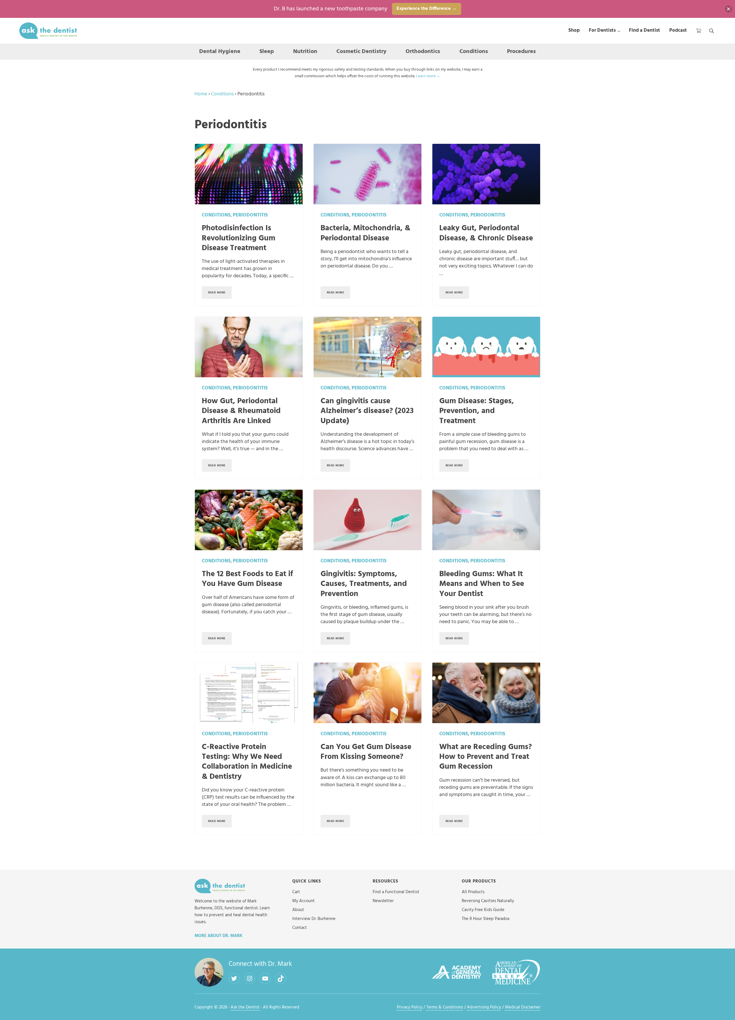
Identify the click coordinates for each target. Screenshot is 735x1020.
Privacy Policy (409, 1007)
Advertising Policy (484, 1007)
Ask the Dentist (245, 1007)
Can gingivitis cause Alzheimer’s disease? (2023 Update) (367, 411)
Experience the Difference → (427, 8)
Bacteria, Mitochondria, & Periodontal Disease (365, 233)
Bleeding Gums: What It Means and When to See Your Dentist (481, 584)
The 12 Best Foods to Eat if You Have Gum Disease (247, 579)
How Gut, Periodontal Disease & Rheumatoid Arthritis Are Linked (241, 411)
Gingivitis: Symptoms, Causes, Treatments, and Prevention (364, 584)
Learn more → (428, 76)
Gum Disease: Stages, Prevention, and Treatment (476, 411)
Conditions (222, 94)
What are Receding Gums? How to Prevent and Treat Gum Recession (485, 757)
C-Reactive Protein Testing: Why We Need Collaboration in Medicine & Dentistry (247, 762)
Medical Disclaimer (522, 1007)
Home (201, 94)
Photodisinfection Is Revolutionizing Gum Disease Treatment (238, 238)
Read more (220, 293)
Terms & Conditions (444, 1007)
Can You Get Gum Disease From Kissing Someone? (366, 752)
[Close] (728, 8)
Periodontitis (250, 215)
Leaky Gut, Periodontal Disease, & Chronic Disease (486, 233)
